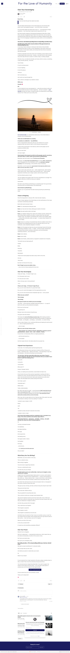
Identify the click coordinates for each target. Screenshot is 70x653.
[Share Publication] (58, 4)
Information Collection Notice (35, 633)
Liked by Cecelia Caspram (24, 597)
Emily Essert (22, 596)
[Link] (16, 19)
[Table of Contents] (1, 326)
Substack (60, 651)
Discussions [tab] (25, 613)
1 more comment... (21, 608)
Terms (11, 651)
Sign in (67, 3)
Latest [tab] (21, 613)
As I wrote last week (22, 134)
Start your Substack (33, 651)
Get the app (38, 651)
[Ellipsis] (52, 596)
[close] (44, 618)
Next (49, 584)
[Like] (19, 17)
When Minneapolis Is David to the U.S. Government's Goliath (29, 616)
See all (19, 638)
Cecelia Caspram (22, 13)
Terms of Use (39, 632)
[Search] (56, 4)
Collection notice (14, 651)
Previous (21, 584)
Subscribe (62, 3)
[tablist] (22, 613)
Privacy (9, 651)
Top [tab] (18, 613)
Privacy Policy (42, 633)
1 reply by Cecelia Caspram (25, 604)
